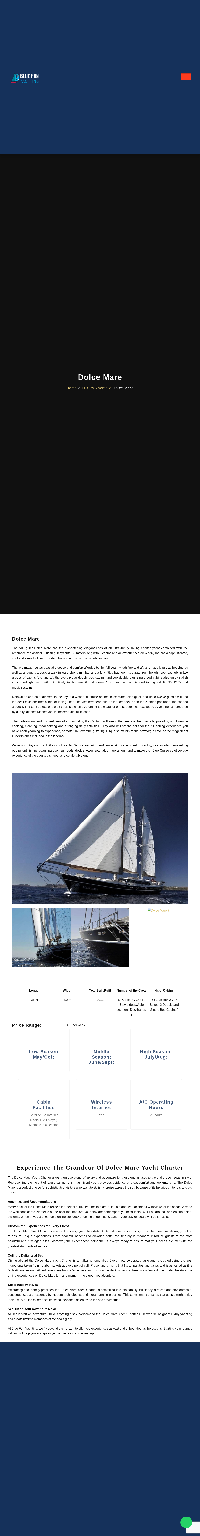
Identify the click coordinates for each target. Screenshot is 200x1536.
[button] (16, 938)
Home (71, 388)
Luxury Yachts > (97, 388)
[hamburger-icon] (186, 76)
